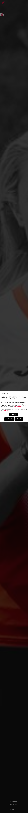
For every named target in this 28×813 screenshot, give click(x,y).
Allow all (19, 419)
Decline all (9, 419)
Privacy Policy (18, 406)
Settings (14, 414)
